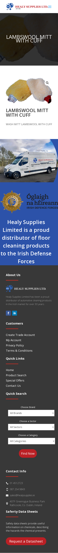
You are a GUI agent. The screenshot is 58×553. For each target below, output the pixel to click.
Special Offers (15, 380)
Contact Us (13, 386)
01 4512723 (16, 483)
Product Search (16, 375)
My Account (13, 340)
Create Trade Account (20, 335)
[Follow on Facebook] (8, 313)
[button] (47, 83)
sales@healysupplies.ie (22, 495)
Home (10, 370)
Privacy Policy (15, 345)
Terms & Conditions (19, 350)
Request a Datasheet (26, 541)
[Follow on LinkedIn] (14, 313)
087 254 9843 (17, 489)
